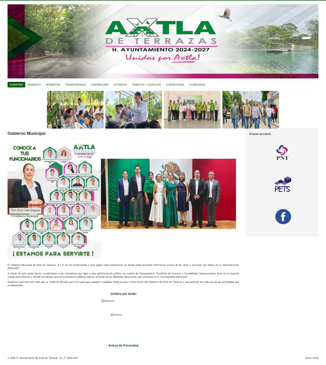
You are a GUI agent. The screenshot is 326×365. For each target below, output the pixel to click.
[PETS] (282, 184)
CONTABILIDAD (99, 84)
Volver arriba (311, 358)
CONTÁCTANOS (175, 84)
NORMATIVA (53, 84)
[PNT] (282, 153)
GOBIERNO (16, 84)
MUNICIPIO (34, 84)
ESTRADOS (120, 84)
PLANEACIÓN (197, 84)
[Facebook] (282, 216)
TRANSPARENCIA (75, 84)
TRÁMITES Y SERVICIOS (146, 84)
